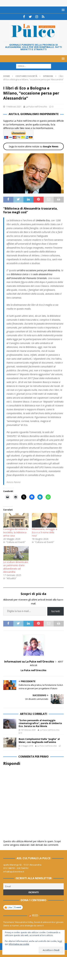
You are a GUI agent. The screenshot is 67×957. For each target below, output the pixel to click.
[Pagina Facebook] (24, 16)
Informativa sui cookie (19, 944)
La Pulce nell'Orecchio (36, 106)
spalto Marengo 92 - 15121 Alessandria (22, 864)
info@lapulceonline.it (13, 871)
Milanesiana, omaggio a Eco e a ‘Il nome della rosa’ (44, 532)
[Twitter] (30, 16)
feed (35, 915)
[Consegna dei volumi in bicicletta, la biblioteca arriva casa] (16, 520)
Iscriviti (55, 611)
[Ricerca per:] (33, 66)
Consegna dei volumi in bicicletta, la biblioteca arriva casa (15, 532)
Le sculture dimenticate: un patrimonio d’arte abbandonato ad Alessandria (15, 567)
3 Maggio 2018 (27, 746)
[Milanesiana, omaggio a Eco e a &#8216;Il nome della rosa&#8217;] (44, 520)
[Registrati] (43, 16)
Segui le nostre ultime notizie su (33, 146)
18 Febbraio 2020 (28, 730)
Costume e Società (26, 76)
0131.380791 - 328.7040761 (16, 868)
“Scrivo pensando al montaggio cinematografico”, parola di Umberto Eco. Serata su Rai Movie (40, 723)
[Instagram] (37, 16)
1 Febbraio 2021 (13, 106)
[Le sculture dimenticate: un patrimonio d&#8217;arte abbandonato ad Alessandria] (16, 553)
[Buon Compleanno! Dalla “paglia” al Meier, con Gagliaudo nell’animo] (9, 742)
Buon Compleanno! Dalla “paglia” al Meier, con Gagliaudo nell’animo (39, 740)
